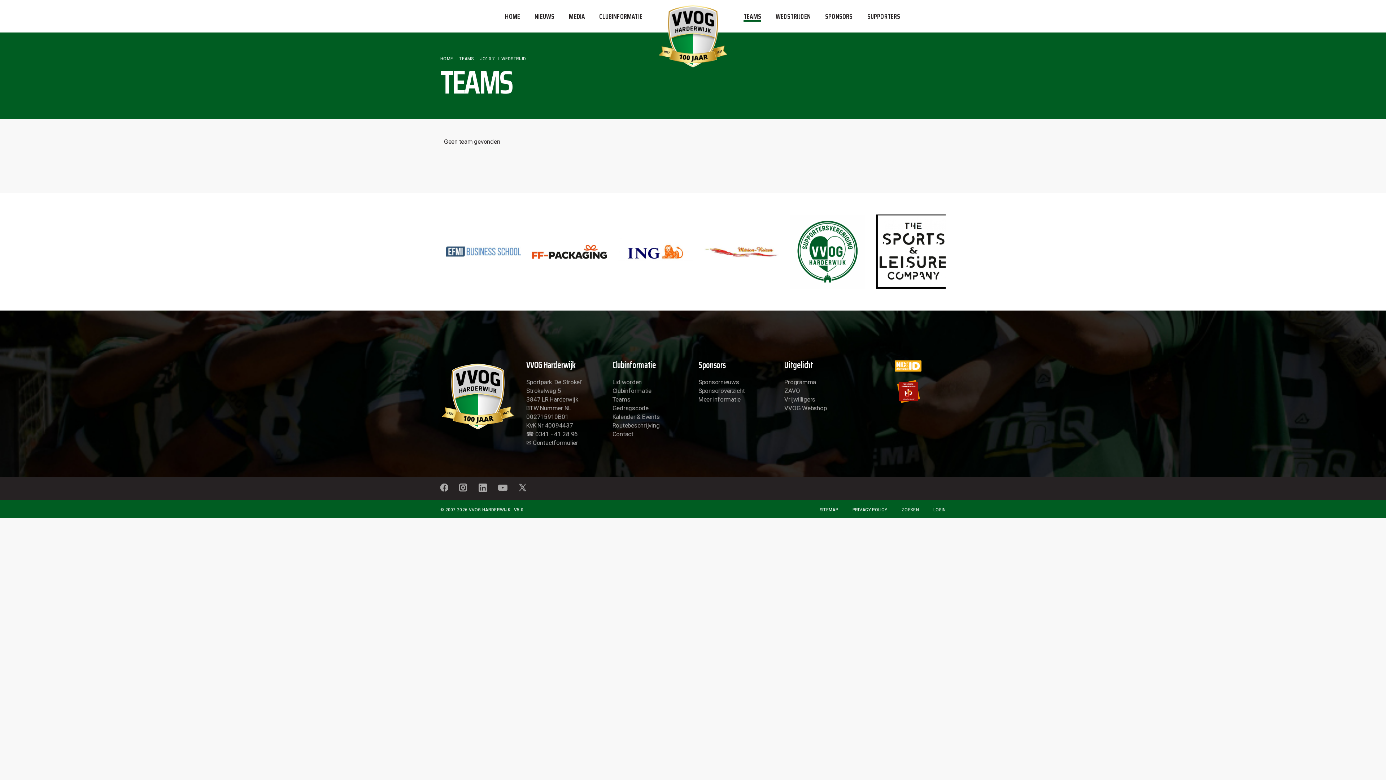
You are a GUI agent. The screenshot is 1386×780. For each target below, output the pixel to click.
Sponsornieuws (718, 382)
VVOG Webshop (805, 408)
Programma (800, 382)
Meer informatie (719, 399)
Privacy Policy (870, 509)
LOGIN (939, 509)
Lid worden (627, 382)
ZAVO (792, 390)
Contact (623, 434)
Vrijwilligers (799, 399)
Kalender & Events (636, 416)
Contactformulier (555, 442)
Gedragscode (631, 408)
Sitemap (829, 509)
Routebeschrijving (636, 425)
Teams (622, 399)
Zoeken (910, 509)
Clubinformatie (632, 390)
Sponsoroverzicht (721, 390)
